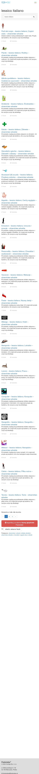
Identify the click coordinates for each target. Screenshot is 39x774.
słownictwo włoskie (7, 535)
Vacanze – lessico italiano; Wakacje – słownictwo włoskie (16, 275)
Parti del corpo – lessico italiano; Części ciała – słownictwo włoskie (17, 32)
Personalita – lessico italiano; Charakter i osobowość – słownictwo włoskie (17, 252)
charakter (17, 535)
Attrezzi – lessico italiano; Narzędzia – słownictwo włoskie (16, 448)
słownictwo (12, 533)
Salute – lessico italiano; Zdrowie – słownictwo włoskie (15, 130)
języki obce (24, 535)
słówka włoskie (25, 533)
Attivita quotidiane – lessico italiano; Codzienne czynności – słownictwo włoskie (19, 79)
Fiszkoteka (14, 41)
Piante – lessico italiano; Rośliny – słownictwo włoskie (15, 53)
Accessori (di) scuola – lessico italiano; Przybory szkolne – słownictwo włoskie (17, 175)
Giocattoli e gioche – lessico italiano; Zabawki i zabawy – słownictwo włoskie (17, 152)
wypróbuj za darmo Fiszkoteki (20, 523)
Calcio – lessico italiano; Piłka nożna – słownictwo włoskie (17, 472)
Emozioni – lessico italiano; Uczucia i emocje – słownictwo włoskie (16, 226)
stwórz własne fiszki (12, 529)
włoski (18, 533)
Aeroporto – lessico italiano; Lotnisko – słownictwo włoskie (17, 346)
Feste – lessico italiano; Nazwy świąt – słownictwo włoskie (17, 301)
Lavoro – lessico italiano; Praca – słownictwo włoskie (14, 372)
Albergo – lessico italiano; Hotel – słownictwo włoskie (14, 323)
